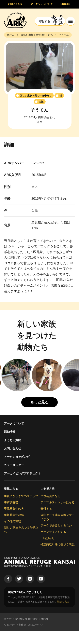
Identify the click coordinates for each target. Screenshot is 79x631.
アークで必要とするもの (56, 525)
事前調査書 (11, 502)
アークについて (14, 423)
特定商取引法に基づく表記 (58, 544)
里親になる (11, 488)
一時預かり (48, 538)
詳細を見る (63, 601)
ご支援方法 (48, 488)
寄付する (46, 508)
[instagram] (30, 579)
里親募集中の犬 (14, 508)
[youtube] (41, 579)
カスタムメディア (34, 624)
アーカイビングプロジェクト (22, 473)
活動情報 (9, 431)
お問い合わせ (12, 448)
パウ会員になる (50, 496)
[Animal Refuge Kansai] (15, 20)
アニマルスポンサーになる (58, 502)
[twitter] (19, 579)
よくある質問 (12, 440)
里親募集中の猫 (14, 515)
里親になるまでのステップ (21, 496)
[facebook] (8, 579)
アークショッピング (17, 456)
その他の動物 (12, 521)
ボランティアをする (53, 531)
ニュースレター (14, 465)
